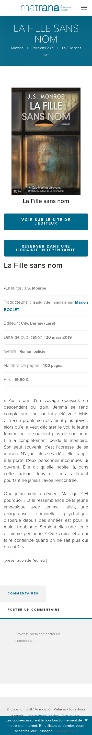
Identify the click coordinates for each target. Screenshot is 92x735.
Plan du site (71, 716)
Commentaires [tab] (23, 593)
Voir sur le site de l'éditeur (45, 222)
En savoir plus (66, 731)
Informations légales (43, 716)
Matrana (17, 48)
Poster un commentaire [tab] (34, 609)
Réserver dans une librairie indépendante (46, 248)
